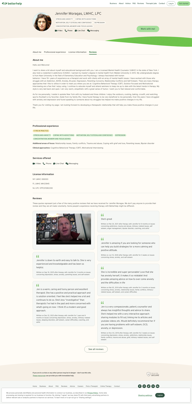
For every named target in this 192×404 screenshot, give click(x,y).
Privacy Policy (92, 393)
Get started (183, 4)
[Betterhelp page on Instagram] (144, 388)
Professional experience (55, 52)
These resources (39, 376)
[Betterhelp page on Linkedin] (157, 388)
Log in (171, 4)
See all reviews (96, 349)
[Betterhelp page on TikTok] (148, 388)
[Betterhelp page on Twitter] (152, 388)
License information (77, 52)
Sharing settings (145, 395)
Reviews (93, 52)
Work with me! (148, 29)
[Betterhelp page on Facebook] (139, 388)
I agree (160, 395)
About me (37, 52)
